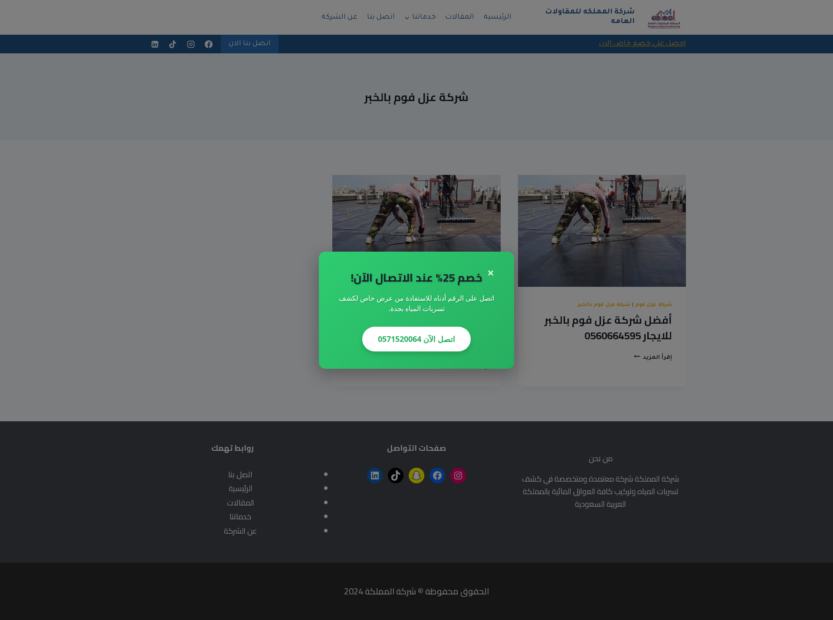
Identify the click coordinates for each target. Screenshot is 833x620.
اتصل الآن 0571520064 (416, 339)
